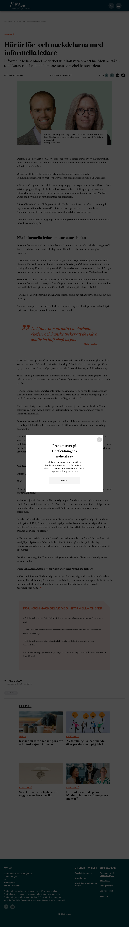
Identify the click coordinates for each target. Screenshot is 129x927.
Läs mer (64, 480)
